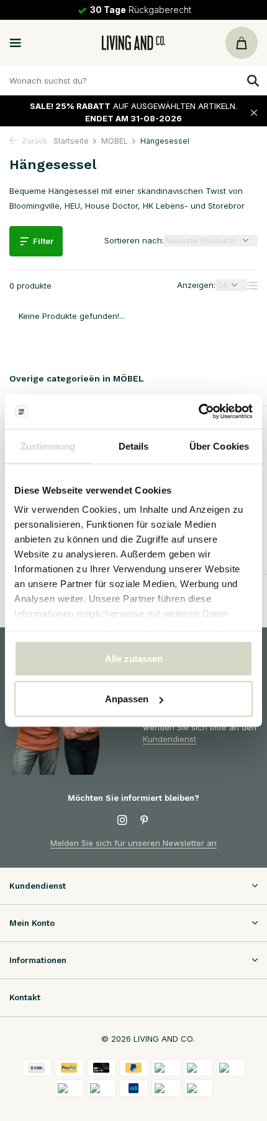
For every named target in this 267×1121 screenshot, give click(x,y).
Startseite (71, 141)
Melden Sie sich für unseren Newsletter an (133, 843)
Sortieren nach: (134, 240)
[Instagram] (122, 820)
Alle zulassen (134, 658)
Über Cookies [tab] (219, 445)
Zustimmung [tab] (48, 445)
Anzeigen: (196, 285)
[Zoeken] (251, 80)
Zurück (33, 141)
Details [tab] (134, 445)
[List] (252, 285)
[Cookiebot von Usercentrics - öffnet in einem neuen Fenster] (198, 412)
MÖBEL (114, 141)
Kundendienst (169, 739)
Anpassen (126, 699)
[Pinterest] (145, 820)
